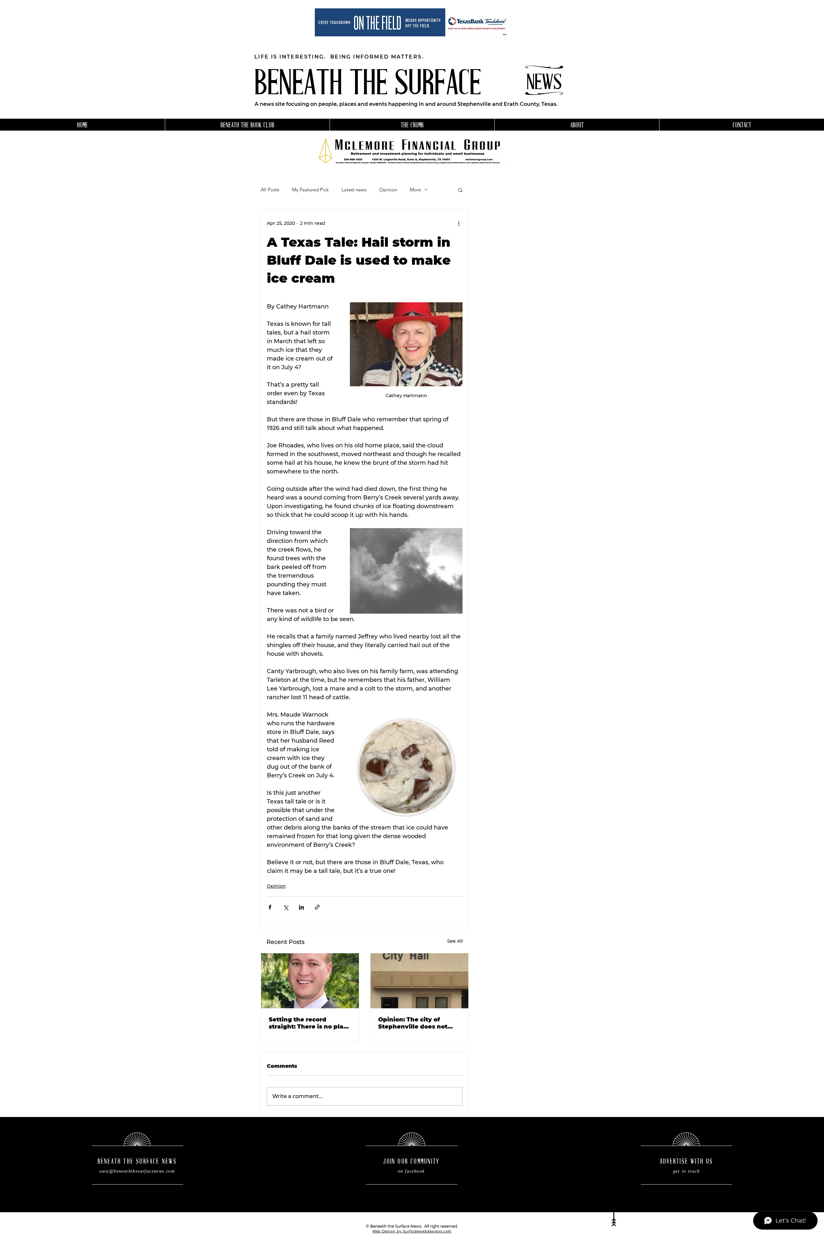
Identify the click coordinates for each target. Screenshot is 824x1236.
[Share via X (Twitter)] (286, 907)
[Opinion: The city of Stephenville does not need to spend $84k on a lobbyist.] (419, 980)
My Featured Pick (310, 190)
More (415, 190)
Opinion (388, 190)
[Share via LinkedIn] (301, 907)
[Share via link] (317, 907)
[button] (460, 189)
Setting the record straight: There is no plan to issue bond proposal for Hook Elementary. (310, 1023)
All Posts (270, 190)
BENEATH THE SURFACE (367, 85)
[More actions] (459, 223)
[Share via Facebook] (270, 907)
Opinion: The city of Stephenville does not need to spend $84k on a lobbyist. (417, 1023)
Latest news (354, 190)
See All (455, 941)
